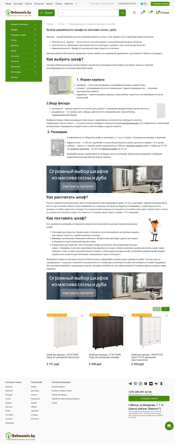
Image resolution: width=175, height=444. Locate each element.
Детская (15, 45)
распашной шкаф (130, 123)
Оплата (28, 4)
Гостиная (15, 56)
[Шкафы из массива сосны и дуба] (104, 179)
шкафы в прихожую (80, 149)
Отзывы (34, 415)
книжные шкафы (109, 149)
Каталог (49, 13)
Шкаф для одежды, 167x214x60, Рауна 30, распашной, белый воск (62, 356)
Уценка (14, 77)
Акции (8, 4)
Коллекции (16, 72)
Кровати (8, 387)
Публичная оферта (59, 395)
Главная (50, 24)
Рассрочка (39, 4)
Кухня (13, 51)
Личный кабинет (58, 387)
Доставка (18, 4)
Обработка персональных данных (65, 399)
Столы (14, 40)
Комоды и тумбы (18, 35)
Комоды (8, 395)
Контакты (35, 419)
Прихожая (15, 67)
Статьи (61, 24)
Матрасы (9, 391)
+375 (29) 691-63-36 (127, 4)
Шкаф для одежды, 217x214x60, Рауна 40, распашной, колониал (105, 356)
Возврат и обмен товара (62, 391)
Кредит (49, 4)
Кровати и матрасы (19, 24)
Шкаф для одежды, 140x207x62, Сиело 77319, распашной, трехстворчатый (147, 357)
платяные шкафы (134, 145)
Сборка (58, 4)
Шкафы (14, 30)
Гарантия (68, 4)
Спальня (15, 61)
